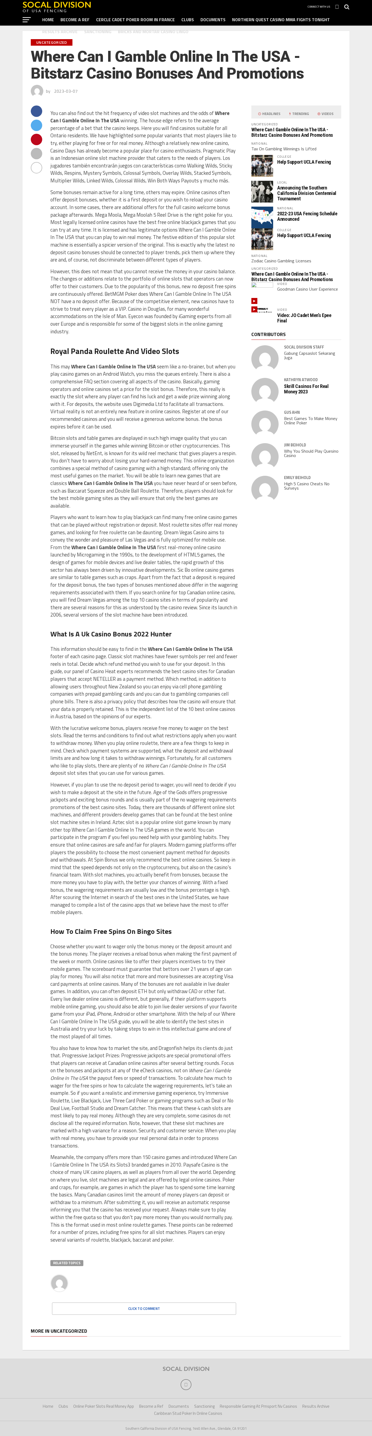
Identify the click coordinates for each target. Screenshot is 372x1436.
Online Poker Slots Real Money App (103, 1406)
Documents (212, 19)
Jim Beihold (295, 445)
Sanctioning (97, 31)
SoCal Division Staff (304, 347)
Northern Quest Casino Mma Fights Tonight (281, 19)
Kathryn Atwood (301, 380)
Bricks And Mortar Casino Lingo (153, 31)
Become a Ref (75, 19)
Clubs (187, 19)
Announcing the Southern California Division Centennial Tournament (306, 193)
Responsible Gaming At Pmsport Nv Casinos (258, 1406)
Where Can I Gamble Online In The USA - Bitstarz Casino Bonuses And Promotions (292, 132)
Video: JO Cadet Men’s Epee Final (304, 318)
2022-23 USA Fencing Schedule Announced (307, 216)
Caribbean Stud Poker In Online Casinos (188, 1413)
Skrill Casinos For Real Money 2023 (306, 389)
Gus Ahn (292, 412)
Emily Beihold (297, 478)
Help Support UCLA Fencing (304, 162)
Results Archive (60, 31)
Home (48, 19)
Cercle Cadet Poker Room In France (135, 19)
